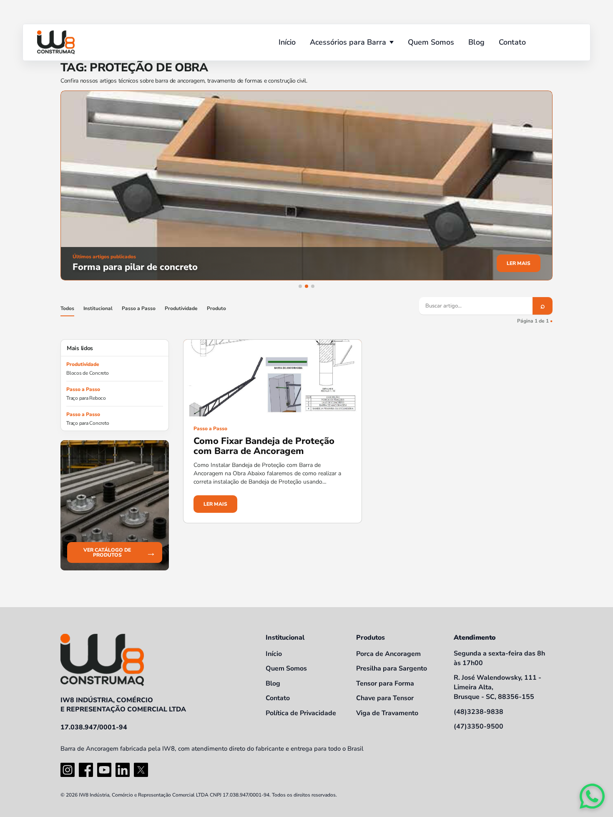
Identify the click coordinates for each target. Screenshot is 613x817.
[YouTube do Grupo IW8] (104, 770)
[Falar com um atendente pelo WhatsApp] (592, 796)
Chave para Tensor (385, 698)
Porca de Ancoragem (388, 653)
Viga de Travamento (387, 713)
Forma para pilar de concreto (135, 267)
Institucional (98, 308)
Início (287, 42)
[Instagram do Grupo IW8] (67, 770)
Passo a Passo (139, 308)
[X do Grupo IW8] (141, 770)
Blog (476, 42)
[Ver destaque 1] (300, 286)
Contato (512, 42)
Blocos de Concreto (87, 373)
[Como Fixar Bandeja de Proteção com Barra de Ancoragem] (272, 378)
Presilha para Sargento (391, 668)
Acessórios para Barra (348, 42)
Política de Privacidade (301, 713)
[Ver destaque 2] (306, 286)
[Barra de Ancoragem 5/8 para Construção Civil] (56, 42)
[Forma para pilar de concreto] (306, 185)
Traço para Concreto (87, 423)
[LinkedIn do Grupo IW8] (123, 770)
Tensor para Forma (385, 683)
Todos (67, 308)
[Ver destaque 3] (312, 286)
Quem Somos (431, 42)
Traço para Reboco (86, 398)
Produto (216, 308)
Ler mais (518, 263)
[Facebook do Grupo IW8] (86, 770)
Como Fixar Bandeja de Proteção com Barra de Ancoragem (263, 446)
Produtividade (181, 308)
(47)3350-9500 (478, 726)
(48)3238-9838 (478, 711)
